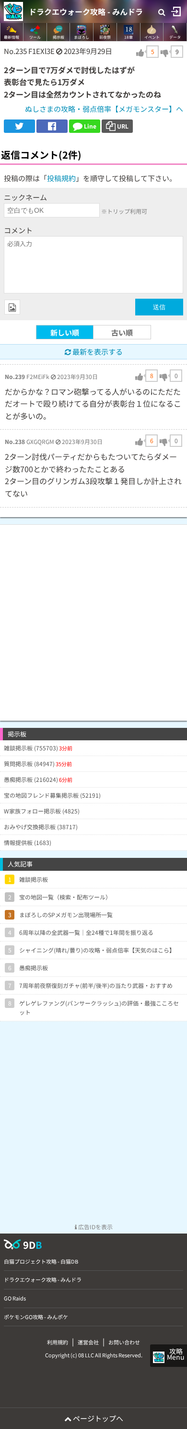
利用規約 (57, 1342)
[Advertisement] (93, 618)
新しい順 (64, 332)
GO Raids (15, 1298)
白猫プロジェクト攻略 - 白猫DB (41, 1261)
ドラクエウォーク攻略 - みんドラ (86, 11)
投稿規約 (61, 178)
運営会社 (88, 1342)
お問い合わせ (124, 1342)
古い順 (122, 332)
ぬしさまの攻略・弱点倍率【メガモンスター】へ (104, 109)
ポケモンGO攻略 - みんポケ (36, 1317)
